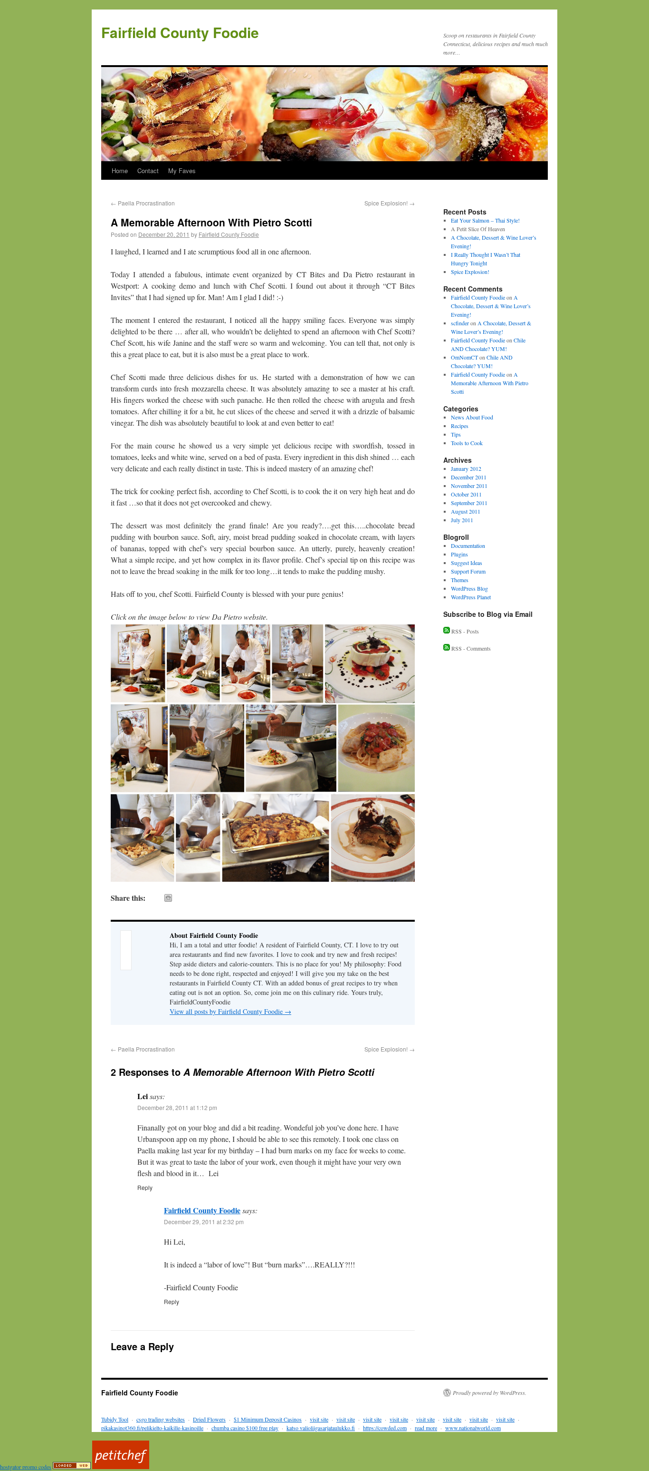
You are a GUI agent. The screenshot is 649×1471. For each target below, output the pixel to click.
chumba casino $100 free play (244, 1428)
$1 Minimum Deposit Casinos (268, 1419)
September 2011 (469, 503)
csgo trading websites (160, 1419)
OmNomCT (464, 357)
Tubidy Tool (114, 1419)
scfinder (460, 323)
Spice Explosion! (389, 203)
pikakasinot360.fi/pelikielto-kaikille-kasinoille (152, 1428)
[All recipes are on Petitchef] (120, 1467)
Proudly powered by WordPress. (489, 1392)
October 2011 (466, 494)
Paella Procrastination (143, 203)
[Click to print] (168, 898)
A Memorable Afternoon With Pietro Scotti (489, 382)
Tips (456, 434)
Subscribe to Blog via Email (488, 614)
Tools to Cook (467, 443)
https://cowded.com (385, 1428)
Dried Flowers (209, 1419)
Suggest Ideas (466, 562)
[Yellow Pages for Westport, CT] (72, 1467)
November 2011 (469, 485)
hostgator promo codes (25, 1467)
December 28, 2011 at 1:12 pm (177, 1107)
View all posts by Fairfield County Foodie (230, 1011)
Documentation (468, 545)
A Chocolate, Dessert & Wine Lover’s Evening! (491, 305)
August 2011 (465, 511)
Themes (459, 580)
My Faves (182, 170)
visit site (319, 1419)
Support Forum (468, 571)
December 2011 (469, 477)
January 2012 (466, 468)
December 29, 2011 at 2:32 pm (204, 1222)
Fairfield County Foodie (180, 32)
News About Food (472, 417)
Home (120, 170)
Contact (148, 170)
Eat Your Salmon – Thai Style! (485, 220)
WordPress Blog (469, 588)
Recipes (459, 425)
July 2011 (462, 520)
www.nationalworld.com (473, 1428)
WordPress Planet (471, 597)
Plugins (459, 554)
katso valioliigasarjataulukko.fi (320, 1428)
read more (426, 1428)
